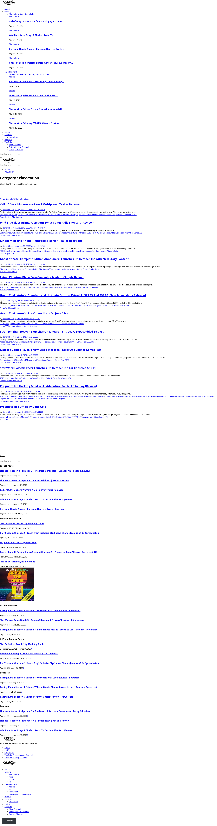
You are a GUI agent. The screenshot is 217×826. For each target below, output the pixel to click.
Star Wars (32, 378)
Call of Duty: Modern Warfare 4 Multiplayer (62, 214)
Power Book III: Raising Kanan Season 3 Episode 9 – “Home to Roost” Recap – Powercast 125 (49, 552)
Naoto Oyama (97, 396)
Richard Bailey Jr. (9, 209)
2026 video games (7, 287)
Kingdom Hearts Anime (82, 251)
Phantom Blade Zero (40, 287)
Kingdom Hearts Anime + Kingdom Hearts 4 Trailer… (37, 49)
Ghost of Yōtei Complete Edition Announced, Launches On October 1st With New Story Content (64, 259)
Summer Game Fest (25, 326)
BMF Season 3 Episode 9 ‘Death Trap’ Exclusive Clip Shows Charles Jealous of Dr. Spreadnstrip (49, 533)
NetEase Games (40, 360)
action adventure (7, 417)
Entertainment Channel (19, 147)
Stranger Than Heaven (59, 342)
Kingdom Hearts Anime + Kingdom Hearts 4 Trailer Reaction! (41, 241)
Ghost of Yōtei (6, 269)
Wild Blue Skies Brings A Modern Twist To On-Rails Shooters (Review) (47, 222)
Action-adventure (7, 342)
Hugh (72, 396)
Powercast (13, 792)
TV (18, 235)
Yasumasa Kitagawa (56, 399)
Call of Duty (13, 214)
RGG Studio (19, 342)
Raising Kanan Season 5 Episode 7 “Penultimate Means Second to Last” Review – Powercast (48, 629)
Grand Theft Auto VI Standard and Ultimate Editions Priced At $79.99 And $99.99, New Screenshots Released (73, 295)
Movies (12, 77)
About (7, 9)
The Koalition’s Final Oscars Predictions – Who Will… (36, 109)
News (2, 199)
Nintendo (9, 199)
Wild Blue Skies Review (119, 233)
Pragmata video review (202, 396)
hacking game (64, 396)
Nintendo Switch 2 (104, 214)
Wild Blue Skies (103, 233)
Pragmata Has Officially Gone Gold (23, 406)
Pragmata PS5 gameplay (166, 396)
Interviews (13, 137)
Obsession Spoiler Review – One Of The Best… (33, 95)
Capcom (38, 396)
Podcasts (8, 139)
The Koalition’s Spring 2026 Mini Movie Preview (34, 123)
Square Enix (113, 251)
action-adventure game (25, 396)
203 (6, 419)
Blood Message (27, 360)
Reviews (8, 132)
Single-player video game (39, 342)
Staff (6, 750)
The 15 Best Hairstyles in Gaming (17, 561)
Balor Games (5, 233)
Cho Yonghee (47, 396)
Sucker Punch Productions (88, 269)
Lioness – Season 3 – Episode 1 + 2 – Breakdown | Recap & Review (34, 480)
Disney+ (25, 251)
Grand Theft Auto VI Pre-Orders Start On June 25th (34, 313)
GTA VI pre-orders (45, 323)
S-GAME (96, 287)
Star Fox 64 (92, 233)
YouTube (8, 142)
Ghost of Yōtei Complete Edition (25, 269)
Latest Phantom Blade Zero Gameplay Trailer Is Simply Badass (42, 277)
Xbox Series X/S (130, 214)
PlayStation (14, 16)
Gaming (8, 11)
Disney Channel (15, 251)
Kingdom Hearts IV (100, 251)
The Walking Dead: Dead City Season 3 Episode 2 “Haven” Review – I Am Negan (42, 620)
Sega (26, 342)
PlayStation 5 (118, 214)
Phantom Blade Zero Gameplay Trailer (65, 287)
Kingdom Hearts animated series (58, 251)
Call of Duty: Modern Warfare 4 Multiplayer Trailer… (36, 21)
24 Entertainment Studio (10, 360)
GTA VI (92, 305)
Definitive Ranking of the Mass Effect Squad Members (29, 653)
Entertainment (11, 72)
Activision (4, 214)
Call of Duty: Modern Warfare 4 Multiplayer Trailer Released (40, 204)
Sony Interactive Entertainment (63, 269)
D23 (1, 251)
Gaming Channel (16, 149)
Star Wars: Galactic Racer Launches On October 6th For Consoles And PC (48, 368)
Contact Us (9, 752)
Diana (55, 396)
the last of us (29, 399)
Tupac (93, 342)
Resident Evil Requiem (15, 399)
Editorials (8, 134)
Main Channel (15, 144)
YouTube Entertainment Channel (19, 755)
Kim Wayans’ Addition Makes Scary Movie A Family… (36, 81)
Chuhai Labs (16, 233)
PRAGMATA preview (147, 396)
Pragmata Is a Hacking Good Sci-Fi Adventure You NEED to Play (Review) (48, 386)
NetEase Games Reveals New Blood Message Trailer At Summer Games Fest (50, 350)
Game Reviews (6, 217)
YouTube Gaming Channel (16, 757)
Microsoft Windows (89, 214)
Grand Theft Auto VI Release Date (46, 305)
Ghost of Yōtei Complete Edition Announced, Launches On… (41, 62)
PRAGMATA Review (185, 396)
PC (14, 199)
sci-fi (93, 417)
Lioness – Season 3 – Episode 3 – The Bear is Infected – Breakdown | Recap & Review (45, 470)
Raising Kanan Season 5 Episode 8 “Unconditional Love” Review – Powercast (40, 610)
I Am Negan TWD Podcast (20, 794)
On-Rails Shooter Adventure (65, 233)
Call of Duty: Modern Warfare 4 (31, 214)
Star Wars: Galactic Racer (47, 378)
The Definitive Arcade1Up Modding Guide (22, 523)
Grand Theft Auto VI (23, 305)
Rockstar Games (112, 305)
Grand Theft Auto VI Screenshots (75, 305)
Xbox (27, 199)
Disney (6, 251)
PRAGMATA (134, 396)
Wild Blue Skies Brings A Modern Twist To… (32, 35)
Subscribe (9, 820)
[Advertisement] (41, 192)
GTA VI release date (61, 323)
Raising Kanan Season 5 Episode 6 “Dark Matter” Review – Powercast (36, 696)
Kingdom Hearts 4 (37, 251)
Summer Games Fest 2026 (80, 342)
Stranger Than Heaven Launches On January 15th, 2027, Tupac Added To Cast (52, 331)
